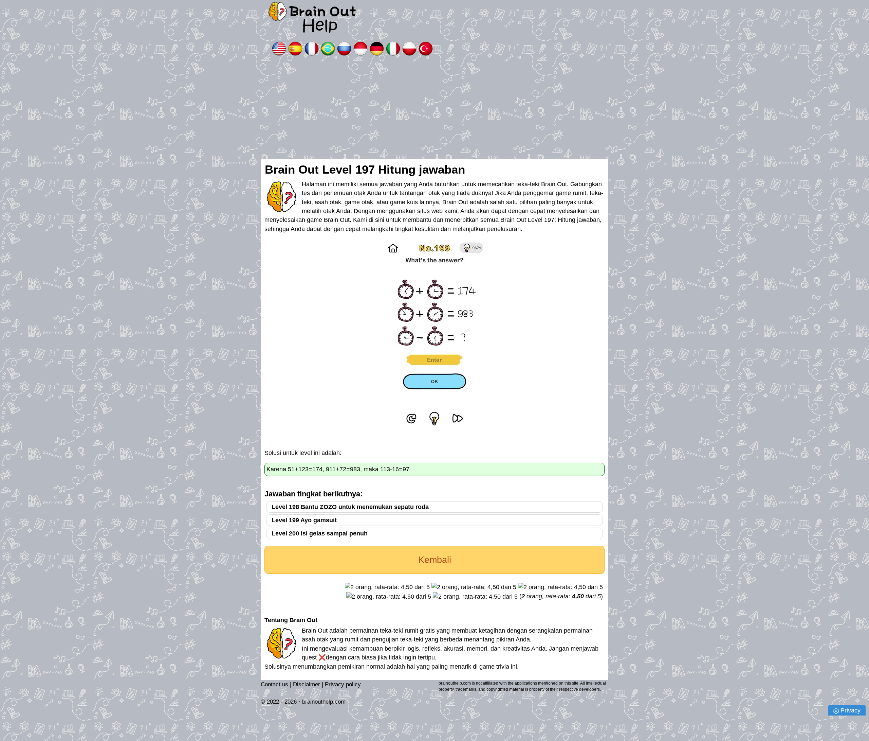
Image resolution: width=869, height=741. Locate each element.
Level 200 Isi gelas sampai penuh (320, 533)
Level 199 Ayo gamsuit (304, 520)
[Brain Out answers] (279, 48)
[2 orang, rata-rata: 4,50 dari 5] (387, 587)
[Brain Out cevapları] (426, 48)
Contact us (274, 684)
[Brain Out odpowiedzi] (409, 48)
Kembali (434, 560)
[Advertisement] (434, 107)
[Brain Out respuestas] (295, 48)
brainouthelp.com (324, 702)
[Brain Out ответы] (344, 48)
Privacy (850, 710)
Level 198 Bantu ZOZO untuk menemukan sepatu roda (350, 507)
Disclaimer (306, 684)
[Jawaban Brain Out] (360, 48)
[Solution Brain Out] (311, 48)
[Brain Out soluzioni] (393, 48)
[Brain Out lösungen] (377, 48)
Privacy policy (343, 684)
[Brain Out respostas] (328, 48)
